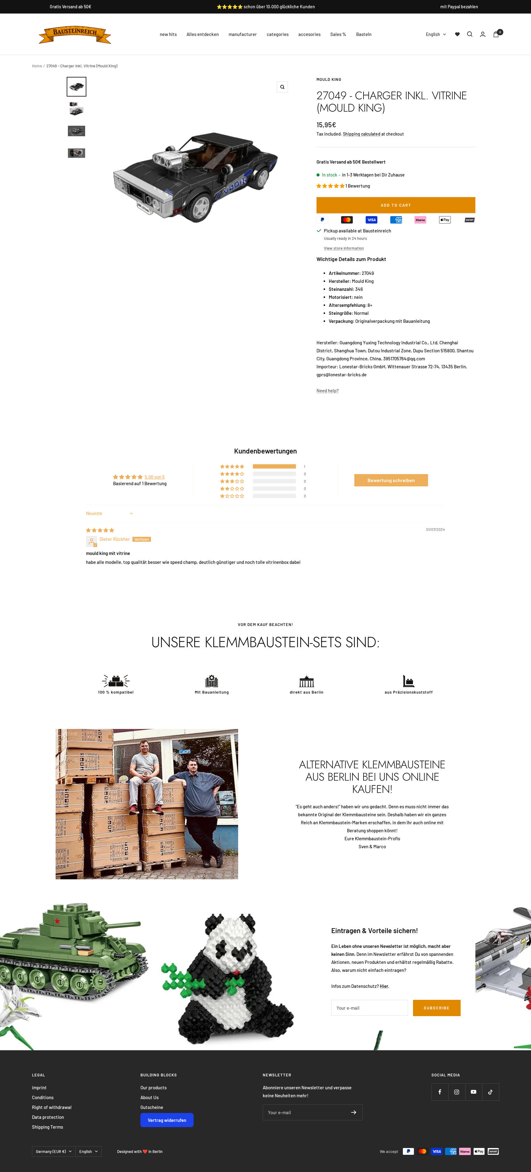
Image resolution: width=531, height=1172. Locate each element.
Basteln (364, 34)
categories (278, 34)
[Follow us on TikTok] (490, 1091)
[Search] (470, 34)
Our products (153, 1087)
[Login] (483, 34)
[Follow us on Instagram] (456, 1091)
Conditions (42, 1097)
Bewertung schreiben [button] (391, 480)
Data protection (48, 1117)
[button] (331, 185)
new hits (168, 34)
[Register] (353, 1112)
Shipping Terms (47, 1127)
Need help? (328, 390)
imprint (39, 1087)
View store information (344, 248)
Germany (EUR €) (51, 1151)
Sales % (338, 34)
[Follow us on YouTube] (473, 1091)
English (433, 34)
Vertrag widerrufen (167, 1120)
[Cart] (496, 34)
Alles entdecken (203, 34)
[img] (100, 530)
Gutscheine (151, 1107)
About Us (149, 1097)
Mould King (329, 79)
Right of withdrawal (52, 1107)
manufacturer (243, 34)
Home (37, 65)
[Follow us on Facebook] (439, 1091)
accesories (309, 34)
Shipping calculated (361, 134)
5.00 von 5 (155, 477)
